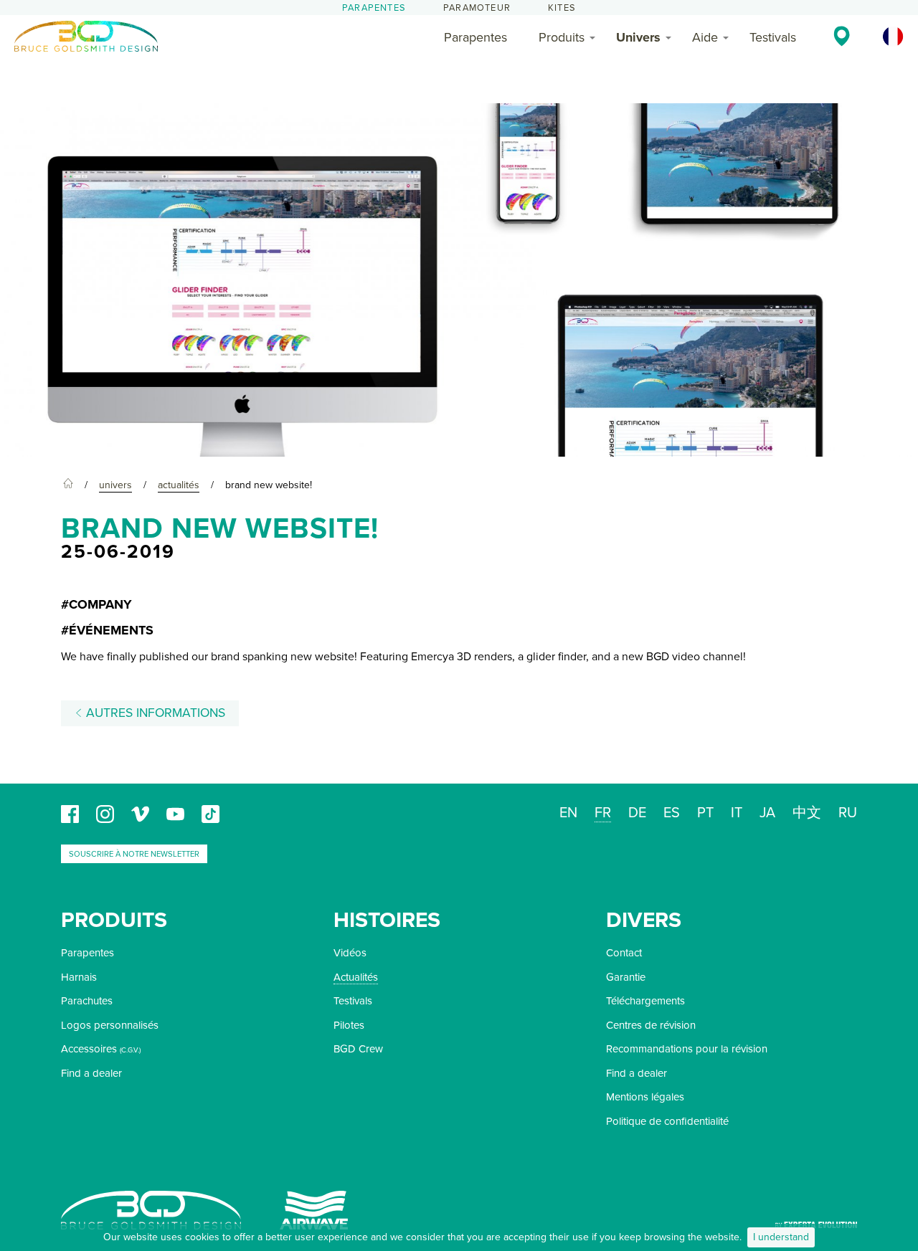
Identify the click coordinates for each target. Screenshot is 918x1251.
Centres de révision (651, 1025)
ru (847, 813)
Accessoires (89, 1048)
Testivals (772, 37)
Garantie (625, 977)
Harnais (79, 977)
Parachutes (87, 1000)
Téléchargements (645, 1000)
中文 (806, 813)
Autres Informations (153, 712)
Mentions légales (645, 1096)
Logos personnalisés (109, 1025)
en (568, 813)
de (637, 813)
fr (603, 813)
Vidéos (349, 952)
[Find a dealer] (841, 36)
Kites (562, 8)
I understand (781, 1237)
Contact (624, 952)
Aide (705, 37)
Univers (638, 37)
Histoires (386, 920)
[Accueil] (68, 485)
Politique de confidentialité (667, 1121)
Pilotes (348, 1025)
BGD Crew (358, 1048)
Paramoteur (477, 8)
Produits (562, 37)
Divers (643, 920)
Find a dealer (91, 1073)
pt (705, 813)
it (736, 813)
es (671, 813)
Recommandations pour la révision (686, 1048)
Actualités (355, 977)
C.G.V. (130, 1050)
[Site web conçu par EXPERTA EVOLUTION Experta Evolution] (816, 1220)
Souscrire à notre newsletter (134, 854)
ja (767, 813)
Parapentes (374, 8)
